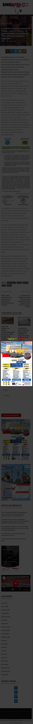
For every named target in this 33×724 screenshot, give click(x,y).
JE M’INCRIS (21, 339)
